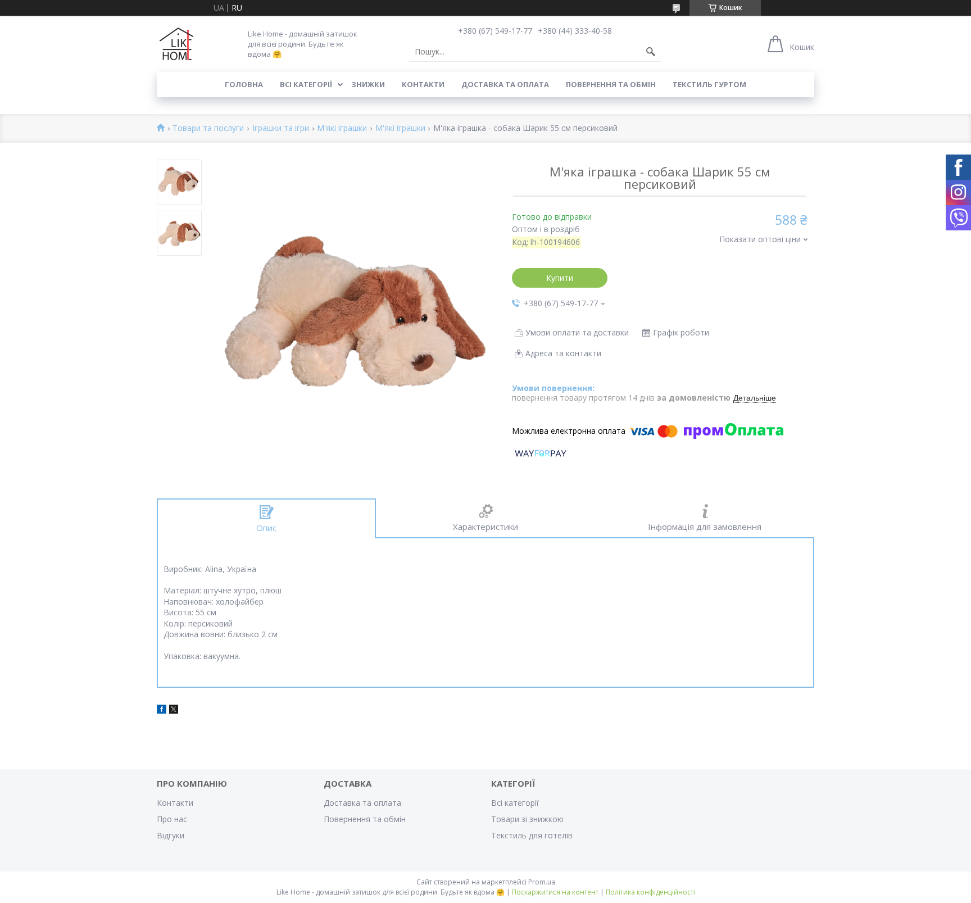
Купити (559, 278)
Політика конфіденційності (650, 892)
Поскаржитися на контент (555, 892)
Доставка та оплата (505, 84)
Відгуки (170, 835)
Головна (244, 84)
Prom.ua (541, 882)
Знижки (368, 84)
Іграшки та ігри (280, 128)
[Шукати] (650, 51)
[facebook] (161, 710)
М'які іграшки (342, 128)
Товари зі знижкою (527, 819)
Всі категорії (306, 84)
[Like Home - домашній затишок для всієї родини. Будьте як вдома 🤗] (176, 43)
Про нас (172, 819)
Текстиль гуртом (709, 84)
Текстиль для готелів (532, 835)
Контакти (423, 84)
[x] (173, 710)
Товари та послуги (208, 128)
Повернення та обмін (611, 84)
